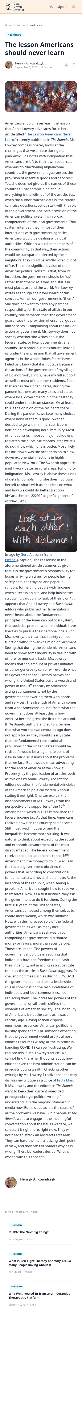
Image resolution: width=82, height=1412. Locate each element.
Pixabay (11, 560)
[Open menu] (73, 6)
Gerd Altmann (32, 554)
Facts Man (65, 1080)
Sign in (62, 7)
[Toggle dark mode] (51, 7)
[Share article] (66, 65)
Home (8, 25)
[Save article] (74, 65)
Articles (20, 25)
